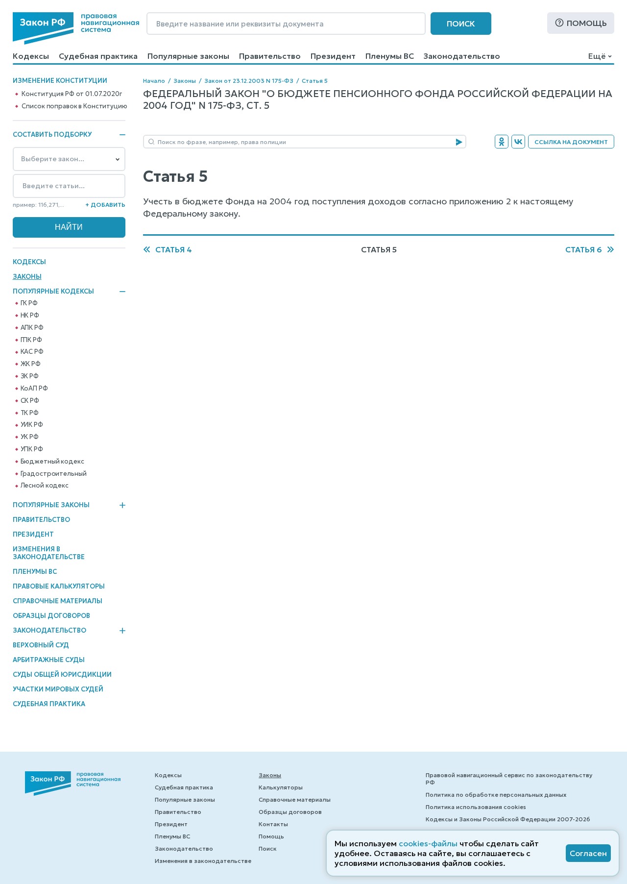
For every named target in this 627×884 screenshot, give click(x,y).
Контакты (273, 824)
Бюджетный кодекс (52, 462)
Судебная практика (98, 56)
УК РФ (30, 437)
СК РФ (30, 401)
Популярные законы (188, 56)
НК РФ (30, 315)
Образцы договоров (51, 616)
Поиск (461, 23)
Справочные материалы (57, 601)
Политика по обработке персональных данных (496, 794)
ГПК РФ (31, 340)
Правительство (270, 56)
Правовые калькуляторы (59, 586)
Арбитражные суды (49, 660)
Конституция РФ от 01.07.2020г (71, 94)
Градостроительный (54, 474)
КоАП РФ (34, 389)
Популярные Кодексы (53, 291)
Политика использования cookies (476, 806)
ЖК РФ (31, 364)
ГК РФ (29, 303)
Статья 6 (583, 249)
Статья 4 (173, 249)
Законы (27, 276)
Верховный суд (41, 645)
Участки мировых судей (58, 689)
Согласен (588, 853)
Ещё (596, 56)
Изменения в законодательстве (49, 553)
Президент (333, 56)
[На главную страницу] (76, 28)
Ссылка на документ (571, 142)
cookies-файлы (428, 843)
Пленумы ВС (389, 56)
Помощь (587, 23)
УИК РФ (32, 425)
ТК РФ (30, 413)
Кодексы (31, 56)
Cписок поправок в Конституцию (74, 106)
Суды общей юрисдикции (62, 674)
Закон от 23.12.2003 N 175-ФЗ (248, 80)
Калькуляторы (281, 787)
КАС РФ (32, 352)
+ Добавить (105, 204)
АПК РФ (32, 328)
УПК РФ (32, 449)
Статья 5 (315, 80)
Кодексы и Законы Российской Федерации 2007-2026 (508, 819)
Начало (154, 80)
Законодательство (462, 56)
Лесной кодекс (45, 486)
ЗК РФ (30, 376)
